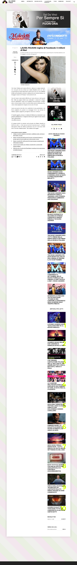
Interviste (30, 1)
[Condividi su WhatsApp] (15, 62)
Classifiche (48, 1)
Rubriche (60, 1)
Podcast (46, 2)
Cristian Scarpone (15, 52)
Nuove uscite (38, 1)
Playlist (68, 1)
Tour (55, 1)
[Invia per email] (15, 74)
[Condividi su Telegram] (15, 69)
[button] (15, 72)
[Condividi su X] (15, 67)
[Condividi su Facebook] (15, 65)
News (22, 1)
